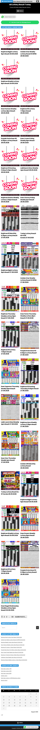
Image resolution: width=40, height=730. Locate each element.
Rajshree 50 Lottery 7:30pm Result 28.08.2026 (27, 111)
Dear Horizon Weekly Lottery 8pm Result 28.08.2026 (8, 111)
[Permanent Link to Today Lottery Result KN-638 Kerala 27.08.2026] (29, 218)
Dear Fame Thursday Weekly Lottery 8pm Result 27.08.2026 (28, 316)
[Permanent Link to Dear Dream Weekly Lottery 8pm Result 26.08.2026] (29, 518)
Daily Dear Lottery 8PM (6, 673)
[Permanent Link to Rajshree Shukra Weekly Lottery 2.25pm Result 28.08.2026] (10, 186)
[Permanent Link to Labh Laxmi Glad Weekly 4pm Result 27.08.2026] (10, 407)
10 (3, 699)
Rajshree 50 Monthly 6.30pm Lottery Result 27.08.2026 (9, 235)
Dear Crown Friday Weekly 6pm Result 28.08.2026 (27, 140)
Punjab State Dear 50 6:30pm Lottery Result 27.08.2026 (28, 353)
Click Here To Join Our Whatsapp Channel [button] (21, 22)
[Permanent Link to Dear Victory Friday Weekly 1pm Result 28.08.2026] (29, 186)
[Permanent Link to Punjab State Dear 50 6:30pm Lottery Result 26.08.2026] (29, 554)
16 (36, 699)
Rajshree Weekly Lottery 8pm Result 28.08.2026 (10, 82)
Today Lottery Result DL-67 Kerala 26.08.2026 (10, 493)
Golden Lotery (4, 675)
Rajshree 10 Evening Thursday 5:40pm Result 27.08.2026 (29, 388)
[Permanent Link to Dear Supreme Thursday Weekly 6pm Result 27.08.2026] (10, 371)
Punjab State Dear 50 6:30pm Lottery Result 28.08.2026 (9, 140)
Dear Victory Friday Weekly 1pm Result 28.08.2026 (27, 200)
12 (14, 699)
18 (9, 702)
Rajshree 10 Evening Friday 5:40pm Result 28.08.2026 (9, 170)
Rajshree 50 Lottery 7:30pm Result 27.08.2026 (8, 352)
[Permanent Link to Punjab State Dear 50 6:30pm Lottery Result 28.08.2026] (10, 126)
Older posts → (20, 617)
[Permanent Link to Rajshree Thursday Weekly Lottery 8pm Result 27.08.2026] (10, 299)
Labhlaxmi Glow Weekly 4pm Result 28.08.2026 (29, 169)
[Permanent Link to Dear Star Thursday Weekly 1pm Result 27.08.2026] (10, 443)
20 (20, 702)
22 (30, 702)
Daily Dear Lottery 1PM (6, 668)
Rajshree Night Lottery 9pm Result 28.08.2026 (9, 53)
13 (20, 699)
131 (12, 617)
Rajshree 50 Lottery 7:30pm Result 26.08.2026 (8, 571)
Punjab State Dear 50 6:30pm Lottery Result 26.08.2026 (28, 572)
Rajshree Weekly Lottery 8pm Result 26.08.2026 (10, 534)
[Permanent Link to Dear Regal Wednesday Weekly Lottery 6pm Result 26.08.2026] (10, 591)
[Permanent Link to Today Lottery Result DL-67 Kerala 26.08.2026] (10, 480)
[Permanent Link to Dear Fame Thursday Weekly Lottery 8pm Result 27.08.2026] (29, 299)
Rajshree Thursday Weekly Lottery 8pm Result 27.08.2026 (8, 316)
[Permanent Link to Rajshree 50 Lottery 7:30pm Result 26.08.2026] (10, 554)
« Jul (2, 714)
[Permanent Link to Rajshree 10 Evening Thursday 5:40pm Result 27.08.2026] (29, 371)
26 (14, 705)
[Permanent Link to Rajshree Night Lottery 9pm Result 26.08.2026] (29, 484)
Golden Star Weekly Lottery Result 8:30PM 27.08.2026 (28, 280)
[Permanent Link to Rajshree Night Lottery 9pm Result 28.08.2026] (10, 40)
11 (9, 699)
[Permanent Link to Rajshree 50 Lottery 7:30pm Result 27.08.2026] (10, 334)
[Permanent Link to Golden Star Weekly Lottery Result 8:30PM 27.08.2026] (29, 259)
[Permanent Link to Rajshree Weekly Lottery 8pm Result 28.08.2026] (10, 69)
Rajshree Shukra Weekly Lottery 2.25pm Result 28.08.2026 (10, 200)
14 (25, 699)
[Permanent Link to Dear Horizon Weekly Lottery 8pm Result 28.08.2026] (10, 97)
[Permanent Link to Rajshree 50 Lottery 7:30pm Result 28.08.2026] (29, 97)
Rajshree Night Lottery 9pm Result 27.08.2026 (9, 271)
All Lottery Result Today (20, 4)
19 (14, 702)
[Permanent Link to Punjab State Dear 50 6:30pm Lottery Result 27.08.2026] (29, 335)
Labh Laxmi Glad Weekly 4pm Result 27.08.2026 (10, 423)
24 (3, 705)
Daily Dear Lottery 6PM (6, 671)
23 (36, 702)
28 (25, 705)
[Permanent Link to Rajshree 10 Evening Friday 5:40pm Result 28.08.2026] (10, 156)
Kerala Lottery (4, 680)
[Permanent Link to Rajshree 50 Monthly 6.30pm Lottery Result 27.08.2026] (10, 218)
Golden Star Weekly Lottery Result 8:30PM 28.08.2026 (28, 54)
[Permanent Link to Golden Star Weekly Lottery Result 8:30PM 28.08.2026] (29, 40)
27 (20, 705)
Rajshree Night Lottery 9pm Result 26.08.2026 (28, 501)
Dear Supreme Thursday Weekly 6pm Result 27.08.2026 (10, 388)
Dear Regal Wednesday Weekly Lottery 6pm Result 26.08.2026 (10, 608)
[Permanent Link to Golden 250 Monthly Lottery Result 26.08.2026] (29, 446)
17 (3, 702)
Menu (21, 11)
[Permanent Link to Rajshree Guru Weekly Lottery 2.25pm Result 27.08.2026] (29, 407)
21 (25, 702)
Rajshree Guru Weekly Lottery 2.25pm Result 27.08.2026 (28, 424)
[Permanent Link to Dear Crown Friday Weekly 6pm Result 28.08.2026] (29, 126)
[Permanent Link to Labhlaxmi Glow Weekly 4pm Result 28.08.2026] (29, 156)
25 (9, 705)
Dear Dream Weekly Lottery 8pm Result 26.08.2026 (27, 535)
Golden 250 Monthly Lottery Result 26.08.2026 (27, 466)
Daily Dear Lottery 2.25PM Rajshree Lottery (10, 678)
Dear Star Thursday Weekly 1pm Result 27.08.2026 (8, 460)
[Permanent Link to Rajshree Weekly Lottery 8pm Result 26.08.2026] (10, 518)
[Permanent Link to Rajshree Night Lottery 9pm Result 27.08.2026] (10, 255)
